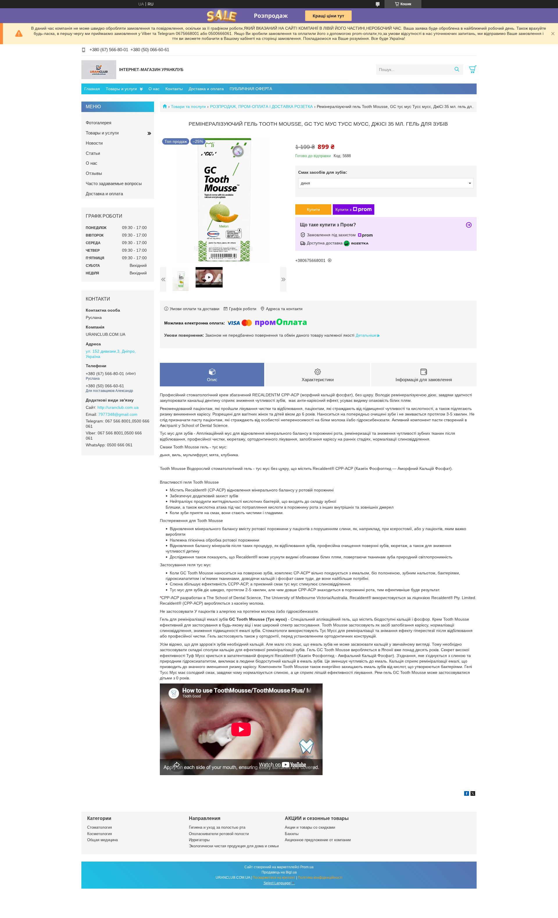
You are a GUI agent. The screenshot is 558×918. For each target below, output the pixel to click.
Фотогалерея (98, 122)
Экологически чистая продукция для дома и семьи (234, 846)
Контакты (174, 88)
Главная (92, 88)
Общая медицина (102, 840)
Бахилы (291, 834)
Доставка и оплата (206, 88)
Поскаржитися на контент (274, 878)
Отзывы (94, 173)
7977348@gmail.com (117, 414)
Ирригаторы (199, 840)
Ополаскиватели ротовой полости (219, 834)
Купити (313, 209)
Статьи (93, 153)
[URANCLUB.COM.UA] (98, 69)
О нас (154, 88)
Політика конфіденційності (320, 878)
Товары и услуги (121, 88)
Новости (94, 143)
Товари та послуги (188, 106)
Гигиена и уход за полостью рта (217, 827)
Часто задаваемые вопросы (114, 183)
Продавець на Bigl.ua (279, 872)
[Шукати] (456, 69)
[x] (473, 794)
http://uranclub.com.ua (118, 407)
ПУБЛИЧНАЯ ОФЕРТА (251, 88)
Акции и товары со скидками (310, 827)
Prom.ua (307, 867)
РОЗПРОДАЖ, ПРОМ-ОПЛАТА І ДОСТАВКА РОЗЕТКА (261, 106)
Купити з (343, 209)
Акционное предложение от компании (318, 840)
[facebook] (466, 794)
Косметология (99, 834)
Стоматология (99, 827)
